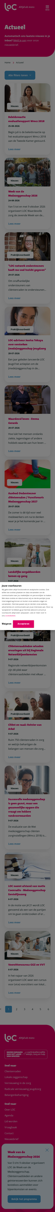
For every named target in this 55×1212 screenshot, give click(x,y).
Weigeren (6, 624)
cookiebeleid (10, 616)
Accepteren (23, 624)
